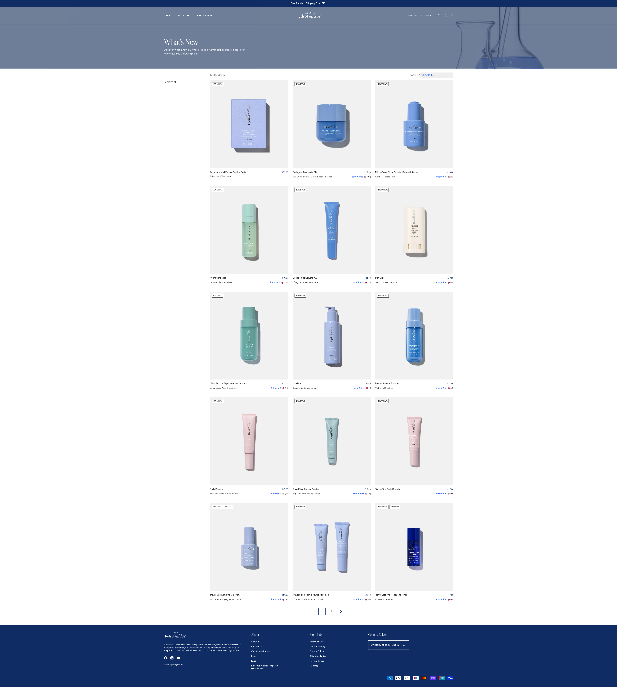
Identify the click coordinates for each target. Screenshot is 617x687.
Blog (253, 656)
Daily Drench (216, 489)
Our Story (256, 647)
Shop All (255, 642)
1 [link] (322, 611)
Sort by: (415, 75)
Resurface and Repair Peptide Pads (228, 172)
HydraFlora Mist (218, 278)
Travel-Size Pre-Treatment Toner (391, 595)
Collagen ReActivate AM (305, 278)
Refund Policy (317, 661)
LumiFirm (297, 383)
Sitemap (314, 666)
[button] (167, 16)
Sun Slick (379, 278)
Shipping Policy (318, 656)
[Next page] (341, 611)
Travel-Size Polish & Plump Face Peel (311, 595)
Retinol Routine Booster (387, 383)
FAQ (253, 661)
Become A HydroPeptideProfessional (264, 667)
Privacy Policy (317, 651)
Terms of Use (317, 642)
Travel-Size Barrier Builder (306, 489)
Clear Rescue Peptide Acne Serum (227, 383)
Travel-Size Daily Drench (387, 489)
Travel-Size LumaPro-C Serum (225, 595)
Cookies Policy (318, 647)
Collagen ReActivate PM (305, 172)
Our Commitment (260, 651)
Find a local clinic (420, 16)
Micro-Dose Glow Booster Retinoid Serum (396, 172)
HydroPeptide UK (176, 665)
